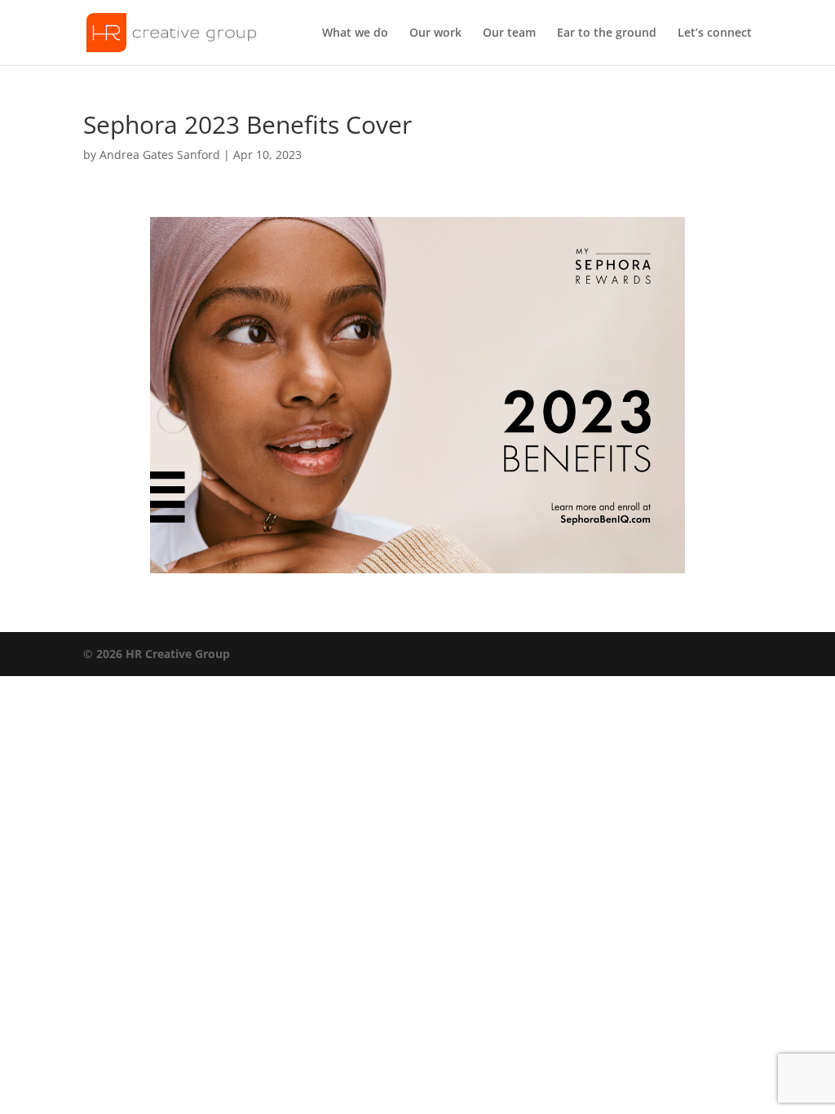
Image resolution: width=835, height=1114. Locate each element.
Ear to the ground (606, 33)
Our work (435, 33)
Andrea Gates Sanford (159, 154)
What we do (355, 33)
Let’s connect (715, 33)
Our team (509, 33)
